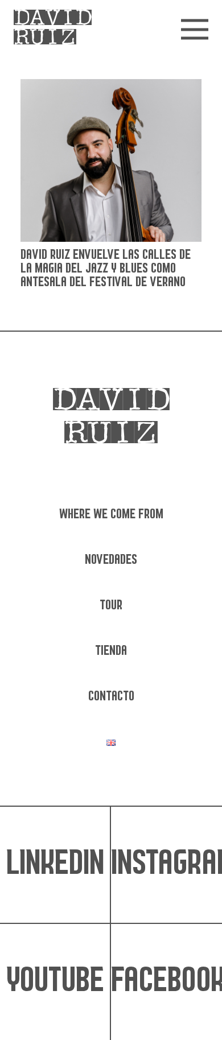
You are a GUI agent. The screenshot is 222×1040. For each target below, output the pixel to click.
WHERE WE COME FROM (111, 514)
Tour (111, 605)
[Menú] (194, 29)
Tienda (111, 651)
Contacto (111, 696)
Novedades (111, 560)
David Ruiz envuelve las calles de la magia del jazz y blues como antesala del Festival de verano (105, 269)
